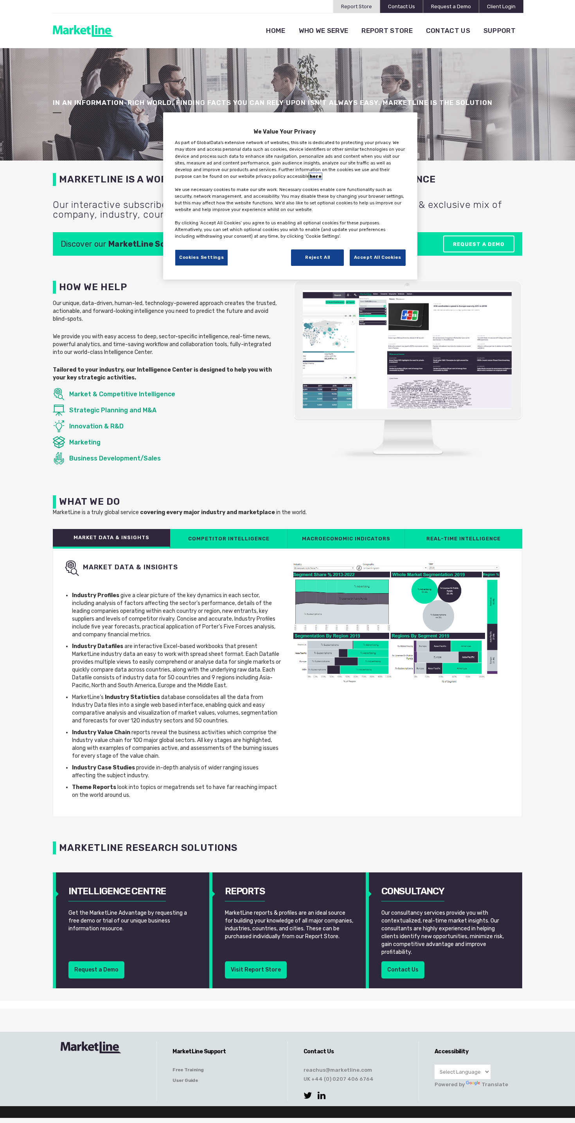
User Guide (185, 1080)
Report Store (356, 6)
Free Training (187, 1069)
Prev (312, 371)
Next (502, 371)
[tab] (111, 539)
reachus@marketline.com (338, 1070)
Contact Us (401, 6)
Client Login (501, 6)
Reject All (317, 257)
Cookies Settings (201, 257)
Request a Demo (451, 6)
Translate (495, 1084)
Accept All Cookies (377, 257)
